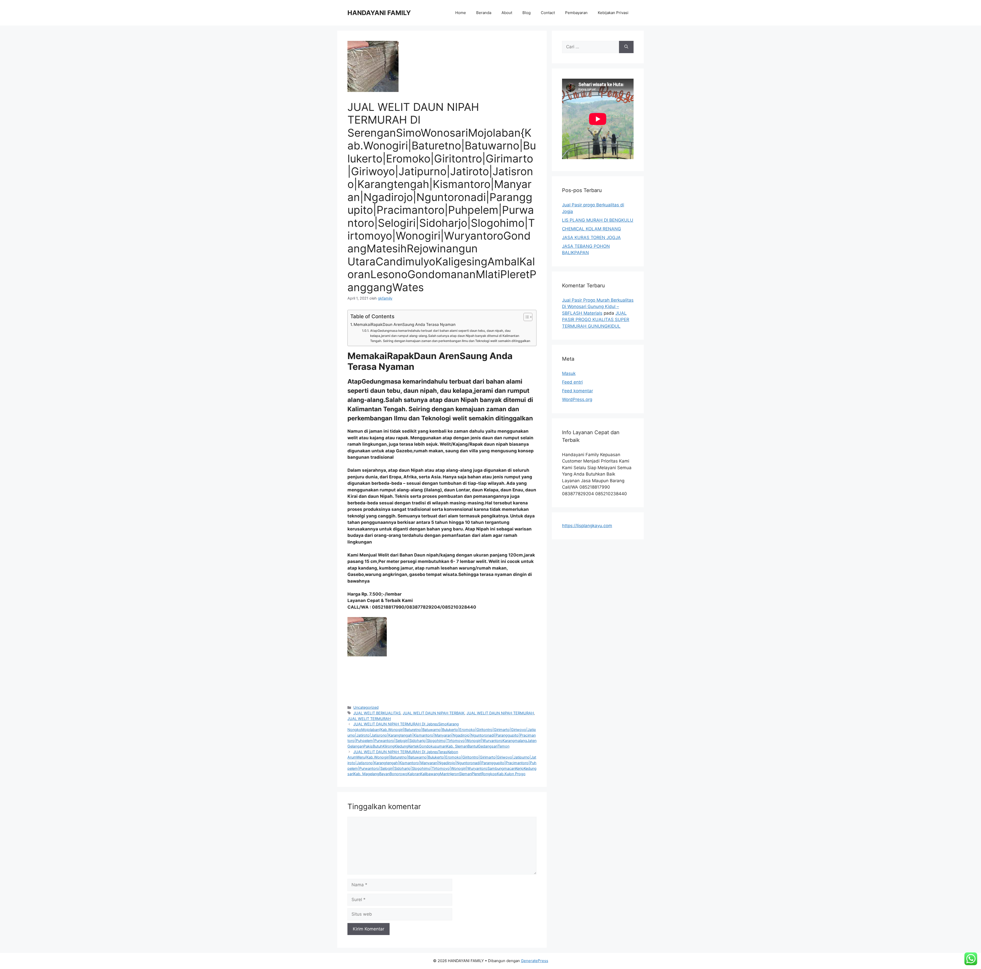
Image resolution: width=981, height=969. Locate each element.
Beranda (483, 12)
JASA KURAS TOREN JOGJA (591, 237)
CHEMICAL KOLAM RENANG (591, 228)
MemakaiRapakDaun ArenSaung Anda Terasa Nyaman (405, 324)
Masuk (569, 373)
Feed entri (572, 382)
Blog (526, 12)
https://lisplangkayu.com (587, 525)
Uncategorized (366, 707)
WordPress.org (577, 399)
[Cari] (626, 47)
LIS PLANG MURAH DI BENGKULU (597, 220)
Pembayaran (576, 12)
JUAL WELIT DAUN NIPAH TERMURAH (500, 713)
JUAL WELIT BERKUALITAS (377, 713)
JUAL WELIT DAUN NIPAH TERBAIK (433, 713)
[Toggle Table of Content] (525, 317)
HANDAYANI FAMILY (379, 13)
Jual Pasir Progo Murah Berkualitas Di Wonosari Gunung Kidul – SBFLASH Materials (598, 307)
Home (460, 12)
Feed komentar (577, 390)
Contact (548, 12)
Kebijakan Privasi (613, 12)
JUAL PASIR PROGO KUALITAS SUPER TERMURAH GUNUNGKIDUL (595, 320)
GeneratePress (534, 960)
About (506, 12)
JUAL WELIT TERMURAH (369, 718)
